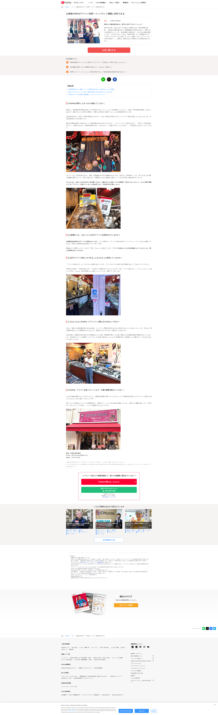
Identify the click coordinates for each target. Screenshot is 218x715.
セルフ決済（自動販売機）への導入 (83, 659)
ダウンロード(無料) (126, 605)
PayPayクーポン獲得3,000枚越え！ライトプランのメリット (87, 94)
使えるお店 (74, 647)
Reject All (142, 711)
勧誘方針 (133, 675)
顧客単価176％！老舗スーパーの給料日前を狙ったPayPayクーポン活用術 (91, 89)
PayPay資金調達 (98, 668)
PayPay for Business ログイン (69, 668)
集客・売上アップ (101, 531)
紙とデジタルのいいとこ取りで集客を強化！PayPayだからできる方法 (90, 92)
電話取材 (70, 530)
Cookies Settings (153, 710)
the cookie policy (71, 710)
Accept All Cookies (125, 711)
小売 (73, 7)
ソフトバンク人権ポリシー (137, 658)
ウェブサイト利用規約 (136, 670)
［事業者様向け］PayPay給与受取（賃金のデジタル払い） (93, 676)
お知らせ (123, 647)
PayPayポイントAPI (66, 678)
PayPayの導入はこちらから (109, 482)
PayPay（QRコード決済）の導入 (101, 657)
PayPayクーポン (84, 531)
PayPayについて (65, 647)
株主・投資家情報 (73, 695)
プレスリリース (86, 695)
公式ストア (64, 649)
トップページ (64, 657)
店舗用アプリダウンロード (85, 668)
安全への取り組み (104, 647)
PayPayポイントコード (116, 676)
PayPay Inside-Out (116, 695)
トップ (90, 2)
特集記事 (71, 649)
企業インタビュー (101, 530)
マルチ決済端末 (100, 2)
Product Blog (105, 695)
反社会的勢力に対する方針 (137, 673)
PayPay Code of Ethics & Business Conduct (141, 661)
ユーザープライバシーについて (138, 665)
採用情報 (96, 695)
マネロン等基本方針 (135, 678)
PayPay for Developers (100, 659)
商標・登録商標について (136, 656)
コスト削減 (147, 530)
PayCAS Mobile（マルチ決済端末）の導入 (80, 657)
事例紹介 (126, 2)
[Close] (215, 705)
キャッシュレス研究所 (138, 2)
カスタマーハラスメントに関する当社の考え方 (141, 681)
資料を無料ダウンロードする (109, 497)
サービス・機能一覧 (84, 647)
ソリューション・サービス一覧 (69, 676)
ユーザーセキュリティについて (138, 668)
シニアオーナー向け (72, 531)
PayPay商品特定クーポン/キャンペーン (83, 678)
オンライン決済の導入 (66, 659)
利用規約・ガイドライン (136, 653)
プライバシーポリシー (136, 663)
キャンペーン (94, 647)
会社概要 (63, 695)
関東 (81, 530)
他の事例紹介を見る (109, 540)
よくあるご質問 (115, 647)
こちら (93, 573)
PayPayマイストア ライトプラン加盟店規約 (92, 562)
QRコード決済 (114, 2)
